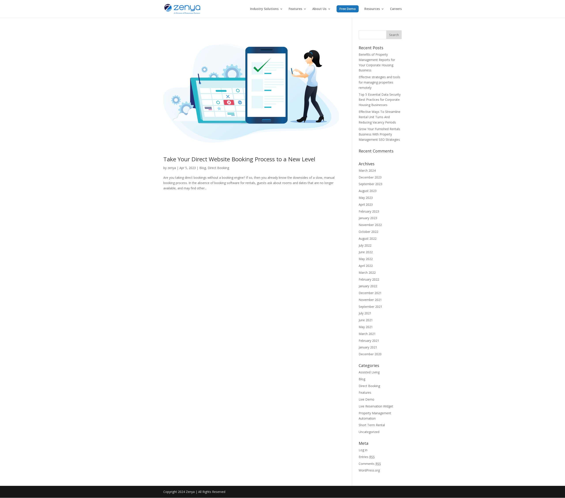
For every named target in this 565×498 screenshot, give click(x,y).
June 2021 (366, 320)
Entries (367, 457)
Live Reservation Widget (376, 406)
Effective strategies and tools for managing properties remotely (379, 82)
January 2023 (368, 218)
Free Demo (347, 9)
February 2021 (369, 340)
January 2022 (368, 286)
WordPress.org (369, 470)
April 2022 (366, 266)
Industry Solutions (264, 9)
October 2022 (368, 232)
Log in (363, 450)
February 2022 (369, 279)
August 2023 (368, 191)
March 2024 (367, 170)
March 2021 (367, 334)
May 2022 (366, 259)
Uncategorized (369, 432)
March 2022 (367, 272)
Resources (372, 9)
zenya (172, 168)
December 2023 (370, 177)
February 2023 (369, 211)
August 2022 (368, 238)
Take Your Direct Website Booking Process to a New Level (239, 159)
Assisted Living (369, 372)
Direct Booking (218, 168)
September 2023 (370, 184)
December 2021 (370, 293)
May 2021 (366, 327)
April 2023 (366, 204)
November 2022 (370, 225)
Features (295, 9)
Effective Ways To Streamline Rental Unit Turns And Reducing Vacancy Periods (379, 117)
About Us (319, 9)
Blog (202, 168)
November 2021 (370, 300)
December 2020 (370, 354)
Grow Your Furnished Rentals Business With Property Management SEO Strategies (379, 134)
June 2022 (366, 252)
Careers (396, 9)
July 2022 (365, 245)
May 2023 (366, 198)
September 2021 (370, 306)
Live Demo (366, 399)
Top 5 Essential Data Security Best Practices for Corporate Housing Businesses (380, 99)
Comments (370, 464)
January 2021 (368, 347)
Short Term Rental (372, 425)
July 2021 (365, 313)
